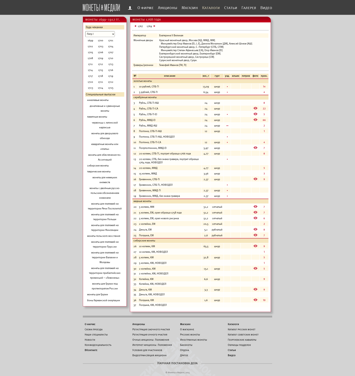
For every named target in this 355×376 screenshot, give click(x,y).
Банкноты (186, 344)
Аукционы (167, 7)
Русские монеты (190, 334)
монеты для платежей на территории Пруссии (105, 244)
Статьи (230, 7)
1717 (90, 76)
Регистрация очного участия (149, 334)
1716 (110, 70)
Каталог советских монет (243, 334)
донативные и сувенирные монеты (105, 108)
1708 (90, 58)
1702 (90, 46)
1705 (90, 52)
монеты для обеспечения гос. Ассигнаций (104, 157)
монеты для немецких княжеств (104, 180)
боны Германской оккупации (103, 300)
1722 (110, 81)
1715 (100, 70)
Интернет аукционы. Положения (152, 344)
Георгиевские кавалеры (242, 339)
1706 (100, 52)
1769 (149, 26)
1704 (110, 46)
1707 (110, 52)
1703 (100, 46)
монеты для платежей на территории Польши (105, 217)
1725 (110, 87)
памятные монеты (97, 116)
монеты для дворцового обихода (104, 136)
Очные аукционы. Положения (150, 339)
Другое (184, 355)
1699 (90, 40)
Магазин (190, 7)
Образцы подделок (239, 344)
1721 (100, 81)
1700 (100, 40)
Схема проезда (93, 329)
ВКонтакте (91, 350)
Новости (90, 339)
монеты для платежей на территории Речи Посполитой (105, 206)
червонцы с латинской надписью (105, 125)
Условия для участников (147, 350)
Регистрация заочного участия (151, 329)
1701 (110, 40)
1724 (100, 87)
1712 (100, 64)
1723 (90, 87)
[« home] (101, 7)
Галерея (248, 7)
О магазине (187, 329)
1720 (90, 81)
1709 (100, 58)
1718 (100, 76)
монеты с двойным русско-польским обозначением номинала (104, 193)
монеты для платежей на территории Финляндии (105, 228)
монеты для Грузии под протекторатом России (105, 286)
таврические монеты (99, 171)
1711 (90, 64)
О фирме (145, 7)
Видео (266, 7)
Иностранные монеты (193, 339)
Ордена (184, 350)
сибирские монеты (98, 165)
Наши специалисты (96, 334)
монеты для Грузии (97, 294)
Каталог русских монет (241, 329)
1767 (140, 26)
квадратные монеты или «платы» (104, 147)
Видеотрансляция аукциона (149, 355)
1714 (90, 70)
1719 (110, 76)
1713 (110, 64)
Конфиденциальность (98, 344)
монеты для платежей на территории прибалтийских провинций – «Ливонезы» (105, 273)
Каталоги (211, 7)
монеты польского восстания (103, 236)
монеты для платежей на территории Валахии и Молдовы (105, 257)
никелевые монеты (98, 100)
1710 (110, 58)
